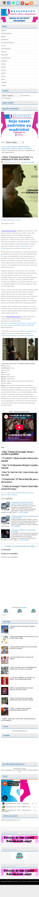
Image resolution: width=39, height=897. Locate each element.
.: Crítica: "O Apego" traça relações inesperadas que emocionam (20, 709)
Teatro (3, 79)
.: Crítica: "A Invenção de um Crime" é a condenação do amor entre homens (17, 158)
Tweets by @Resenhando (20, 731)
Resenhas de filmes (17, 148)
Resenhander (6, 148)
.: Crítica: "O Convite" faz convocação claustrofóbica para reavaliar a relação (21, 699)
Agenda (3, 30)
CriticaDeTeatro (6, 49)
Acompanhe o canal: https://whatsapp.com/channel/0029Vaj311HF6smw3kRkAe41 (19, 770)
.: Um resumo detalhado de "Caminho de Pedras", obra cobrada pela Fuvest (22, 678)
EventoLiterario (5, 58)
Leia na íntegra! (23, 512)
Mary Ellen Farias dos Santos (12, 220)
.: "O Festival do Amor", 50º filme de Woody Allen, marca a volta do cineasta (19, 480)
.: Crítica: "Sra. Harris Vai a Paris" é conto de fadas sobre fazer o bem (19, 473)
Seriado (3, 73)
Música (3, 64)
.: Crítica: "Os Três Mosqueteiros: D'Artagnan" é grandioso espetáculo (19, 466)
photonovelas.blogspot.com (11, 335)
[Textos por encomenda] (19, 21)
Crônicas (4, 52)
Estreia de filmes (12, 146)
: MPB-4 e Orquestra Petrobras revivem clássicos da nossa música (21, 688)
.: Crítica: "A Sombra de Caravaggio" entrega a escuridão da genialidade (17, 452)
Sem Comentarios (29, 162)
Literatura (4, 61)
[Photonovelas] (19, 612)
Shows (3, 76)
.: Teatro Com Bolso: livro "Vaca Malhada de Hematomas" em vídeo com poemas (23, 668)
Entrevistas (4, 55)
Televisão (4, 82)
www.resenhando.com (30, 331)
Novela (3, 67)
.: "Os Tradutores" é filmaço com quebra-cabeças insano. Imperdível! (19, 459)
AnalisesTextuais (6, 33)
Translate (8, 98)
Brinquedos (4, 39)
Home (4, 146)
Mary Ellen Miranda (24, 146)
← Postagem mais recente (11, 546)
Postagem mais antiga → (28, 546)
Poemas (3, 70)
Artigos (3, 36)
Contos (3, 45)
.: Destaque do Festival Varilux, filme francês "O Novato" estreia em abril (22, 503)
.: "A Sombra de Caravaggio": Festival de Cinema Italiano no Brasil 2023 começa (19, 487)
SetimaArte (27, 148)
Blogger (24, 607)
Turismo (3, 85)
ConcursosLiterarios (7, 42)
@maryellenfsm (29, 335)
